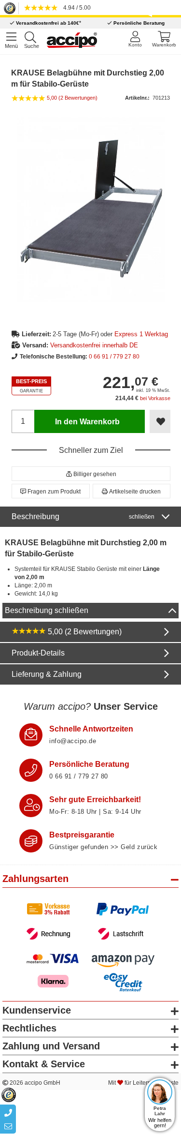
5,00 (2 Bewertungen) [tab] (84, 632)
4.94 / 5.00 (75, 7)
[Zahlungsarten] (90, 921)
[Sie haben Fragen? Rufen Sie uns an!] (30, 770)
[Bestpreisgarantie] (30, 840)
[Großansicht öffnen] (91, 209)
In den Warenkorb (87, 422)
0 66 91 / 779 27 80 (114, 356)
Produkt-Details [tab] (38, 653)
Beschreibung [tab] (83, 516)
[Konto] (135, 39)
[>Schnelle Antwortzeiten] (30, 735)
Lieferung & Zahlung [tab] (47, 674)
